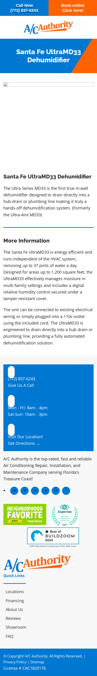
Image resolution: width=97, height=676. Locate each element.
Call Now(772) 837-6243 (24, 8)
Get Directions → (24, 443)
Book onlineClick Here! (72, 8)
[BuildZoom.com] (53, 535)
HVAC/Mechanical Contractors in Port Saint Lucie (53, 546)
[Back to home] (48, 27)
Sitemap (37, 661)
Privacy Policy (14, 661)
